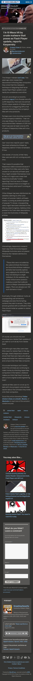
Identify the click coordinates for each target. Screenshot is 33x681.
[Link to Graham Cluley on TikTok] (22, 657)
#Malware (6, 419)
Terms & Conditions (19, 668)
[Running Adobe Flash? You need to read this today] (19, 506)
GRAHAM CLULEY (9, 6)
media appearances (18, 440)
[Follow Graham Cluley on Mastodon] (11, 657)
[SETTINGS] (26, 633)
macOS (26, 410)
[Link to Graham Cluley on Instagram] (18, 657)
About (19, 664)
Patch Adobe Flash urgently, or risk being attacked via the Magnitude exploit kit (18, 496)
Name (7, 562)
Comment (8, 542)
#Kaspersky (17, 417)
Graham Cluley (14, 47)
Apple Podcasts (8, 641)
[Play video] (16, 13)
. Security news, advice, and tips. (13, 137)
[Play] (7, 633)
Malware (6, 413)
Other (26, 641)
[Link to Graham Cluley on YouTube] (25, 657)
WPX (28, 672)
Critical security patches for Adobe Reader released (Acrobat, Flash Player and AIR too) (18, 476)
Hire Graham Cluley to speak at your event (16, 662)
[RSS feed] (29, 657)
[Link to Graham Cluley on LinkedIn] (4, 657)
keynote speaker (20, 426)
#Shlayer (15, 419)
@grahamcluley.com (18, 51)
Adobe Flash (11, 410)
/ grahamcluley (16, 53)
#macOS (26, 417)
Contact (14, 664)
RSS (21, 641)
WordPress (12, 672)
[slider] (12, 633)
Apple (19, 410)
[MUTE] (23, 633)
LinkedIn (24, 444)
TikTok (19, 444)
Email (7, 572)
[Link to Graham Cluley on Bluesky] (7, 657)
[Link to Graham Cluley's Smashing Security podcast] (14, 657)
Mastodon (5, 401)
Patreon (6, 649)
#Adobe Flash (7, 417)
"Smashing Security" (20, 442)
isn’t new (21, 78)
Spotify (16, 641)
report (12, 99)
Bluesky (24, 399)
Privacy (10, 668)
